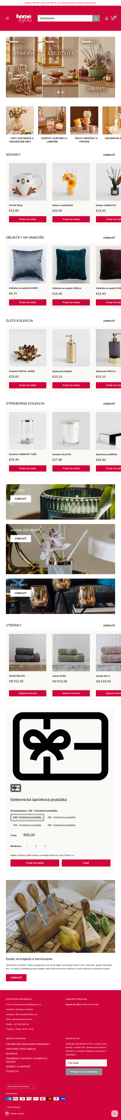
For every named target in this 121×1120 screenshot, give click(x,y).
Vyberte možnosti (28, 693)
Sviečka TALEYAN (61, 454)
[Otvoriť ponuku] (7, 18)
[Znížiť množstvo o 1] (27, 846)
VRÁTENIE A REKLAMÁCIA (21, 1049)
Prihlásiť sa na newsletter (84, 1071)
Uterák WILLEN (17, 676)
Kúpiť (86, 863)
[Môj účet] (106, 18)
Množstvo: (16, 846)
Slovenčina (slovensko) (18, 1086)
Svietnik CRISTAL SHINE (22, 371)
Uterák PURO (59, 676)
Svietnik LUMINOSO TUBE (23, 454)
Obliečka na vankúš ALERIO (23, 288)
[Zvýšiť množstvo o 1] (45, 846)
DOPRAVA (11, 1053)
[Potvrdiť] (96, 18)
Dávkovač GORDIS (62, 371)
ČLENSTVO (12, 1071)
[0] (113, 18)
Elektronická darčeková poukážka (38, 799)
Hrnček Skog (15, 205)
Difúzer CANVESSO (62, 205)
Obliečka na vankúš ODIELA (66, 288)
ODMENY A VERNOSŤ (18, 1066)
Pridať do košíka (27, 219)
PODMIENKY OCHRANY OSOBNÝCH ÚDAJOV (26, 1060)
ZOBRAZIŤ (109, 155)
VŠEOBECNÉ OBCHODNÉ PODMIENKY (28, 1044)
